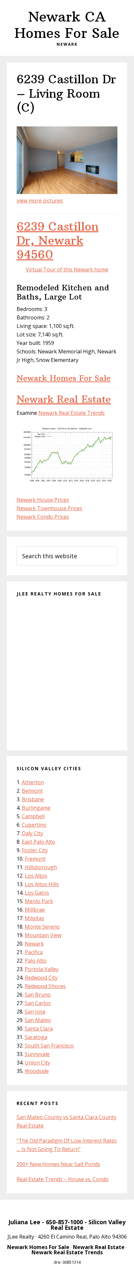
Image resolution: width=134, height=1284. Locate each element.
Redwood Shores (45, 986)
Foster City (35, 850)
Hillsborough (41, 867)
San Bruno (38, 994)
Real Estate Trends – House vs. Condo (63, 1179)
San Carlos (38, 1003)
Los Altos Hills (42, 884)
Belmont (32, 790)
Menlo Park (39, 901)
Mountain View (43, 935)
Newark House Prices (43, 499)
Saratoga (36, 1037)
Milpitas (34, 918)
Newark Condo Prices (43, 516)
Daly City (32, 833)
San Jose (35, 1011)
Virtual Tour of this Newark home (67, 269)
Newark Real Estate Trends (71, 412)
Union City (37, 1062)
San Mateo (38, 1020)
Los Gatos (37, 892)
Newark (34, 943)
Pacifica (34, 952)
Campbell (33, 816)
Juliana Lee (24, 1222)
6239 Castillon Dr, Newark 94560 (58, 240)
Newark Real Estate (64, 399)
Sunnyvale (37, 1054)
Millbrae (35, 909)
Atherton (33, 782)
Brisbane (33, 799)
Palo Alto (36, 960)
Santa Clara (39, 1028)
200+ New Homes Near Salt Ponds (58, 1164)
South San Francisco (49, 1045)
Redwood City (41, 977)
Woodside (37, 1071)
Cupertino (34, 824)
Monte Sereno (42, 926)
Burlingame (36, 807)
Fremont (35, 858)
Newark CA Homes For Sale (67, 24)
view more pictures (40, 200)
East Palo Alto (38, 841)
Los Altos (36, 875)
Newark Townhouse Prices (49, 508)
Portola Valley (42, 969)
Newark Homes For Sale (64, 378)
